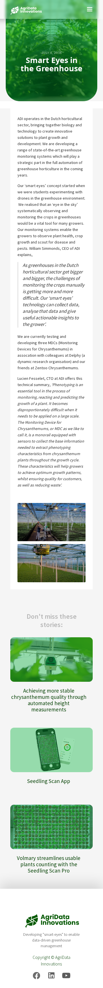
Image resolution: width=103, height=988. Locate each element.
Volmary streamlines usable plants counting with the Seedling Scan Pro (48, 864)
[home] (25, 9)
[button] (89, 8)
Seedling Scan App (48, 781)
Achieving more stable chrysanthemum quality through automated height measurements (48, 700)
